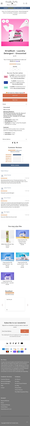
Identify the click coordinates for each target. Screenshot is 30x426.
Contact (2, 387)
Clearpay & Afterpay (5, 404)
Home (3, 11)
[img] (4, 178)
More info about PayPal (17, 84)
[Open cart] (26, 3)
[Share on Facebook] (12, 143)
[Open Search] (24, 3)
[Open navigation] (1, 3)
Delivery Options (6, 139)
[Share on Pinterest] (17, 143)
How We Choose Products (21, 383)
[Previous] (3, 21)
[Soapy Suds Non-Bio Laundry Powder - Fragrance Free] (22, 234)
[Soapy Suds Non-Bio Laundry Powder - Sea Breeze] (7, 257)
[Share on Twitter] (15, 143)
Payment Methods (5, 400)
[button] (13, 64)
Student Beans (4, 407)
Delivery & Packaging (5, 381)
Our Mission (17, 379)
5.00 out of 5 (19, 150)
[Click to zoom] (26, 21)
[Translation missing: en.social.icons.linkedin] (7, 344)
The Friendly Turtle (13, 423)
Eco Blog (17, 385)
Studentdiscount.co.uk (6, 409)
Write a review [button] (15, 165)
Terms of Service (19, 389)
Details (4, 104)
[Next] (7, 21)
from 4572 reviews (9, 294)
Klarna (2, 402)
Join (25, 331)
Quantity (15, 66)
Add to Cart (15, 95)
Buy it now (15, 100)
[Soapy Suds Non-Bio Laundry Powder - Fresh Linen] (22, 257)
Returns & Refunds (5, 383)
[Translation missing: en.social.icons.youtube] (22, 344)
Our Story (17, 381)
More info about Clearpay (19, 88)
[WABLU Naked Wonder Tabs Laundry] (7, 236)
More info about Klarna (19, 78)
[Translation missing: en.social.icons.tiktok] (15, 344)
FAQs (2, 385)
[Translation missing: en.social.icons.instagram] (10, 344)
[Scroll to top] (27, 422)
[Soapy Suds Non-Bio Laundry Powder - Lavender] (7, 276)
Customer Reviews (5, 379)
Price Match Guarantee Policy (21, 391)
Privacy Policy (18, 387)
